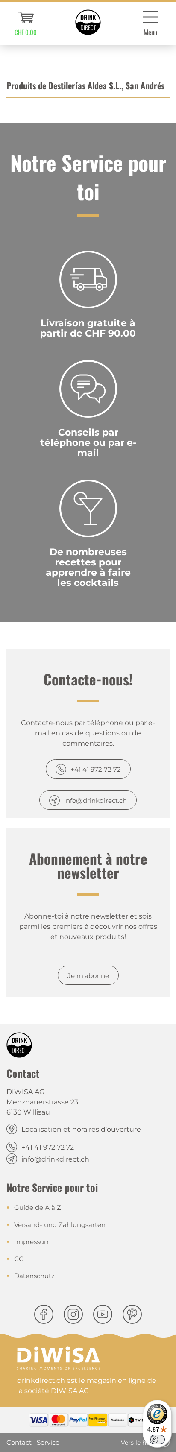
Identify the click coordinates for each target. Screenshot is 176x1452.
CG (19, 1259)
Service (48, 1442)
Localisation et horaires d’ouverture (81, 1129)
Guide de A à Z (37, 1207)
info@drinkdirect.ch (95, 800)
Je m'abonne (88, 976)
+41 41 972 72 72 (95, 769)
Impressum (32, 1242)
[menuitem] (25, 23)
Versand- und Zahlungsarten (60, 1225)
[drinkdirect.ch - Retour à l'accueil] (88, 22)
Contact (19, 1442)
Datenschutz (34, 1276)
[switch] (157, 1439)
